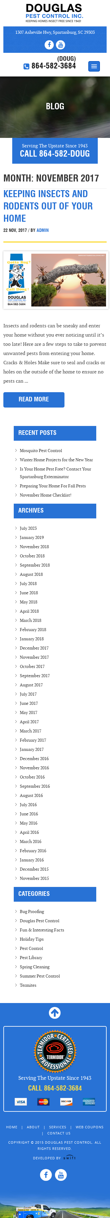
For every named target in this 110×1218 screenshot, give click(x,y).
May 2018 (28, 602)
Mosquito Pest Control (41, 450)
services (57, 1127)
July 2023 (28, 528)
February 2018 (33, 629)
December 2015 (34, 869)
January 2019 (32, 537)
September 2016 (35, 786)
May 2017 (28, 712)
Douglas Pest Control (54, 13)
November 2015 (34, 878)
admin (42, 230)
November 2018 (34, 546)
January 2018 (32, 639)
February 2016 (33, 850)
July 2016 (28, 804)
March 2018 (30, 620)
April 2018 (29, 611)
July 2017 (28, 694)
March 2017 (30, 731)
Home (11, 1127)
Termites (28, 985)
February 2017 (33, 740)
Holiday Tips (32, 939)
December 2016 (34, 758)
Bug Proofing (32, 911)
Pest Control (31, 948)
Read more (34, 400)
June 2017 (29, 703)
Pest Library (31, 957)
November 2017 (34, 657)
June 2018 (29, 592)
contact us (59, 1133)
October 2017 (32, 666)
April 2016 (29, 832)
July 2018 (28, 583)
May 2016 (28, 823)
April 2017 (29, 721)
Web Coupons (90, 1127)
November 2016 (34, 768)
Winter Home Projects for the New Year (56, 460)
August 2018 (31, 574)
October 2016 (32, 777)
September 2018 (35, 565)
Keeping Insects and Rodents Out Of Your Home (48, 207)
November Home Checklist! (46, 495)
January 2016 (32, 860)
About (33, 1127)
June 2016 (29, 814)
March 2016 (30, 841)
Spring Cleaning (35, 967)
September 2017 (35, 675)
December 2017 (34, 648)
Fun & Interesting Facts (42, 930)
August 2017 (31, 685)
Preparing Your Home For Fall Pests (53, 486)
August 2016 (31, 795)
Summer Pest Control (40, 976)
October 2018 (32, 556)
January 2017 (32, 749)
